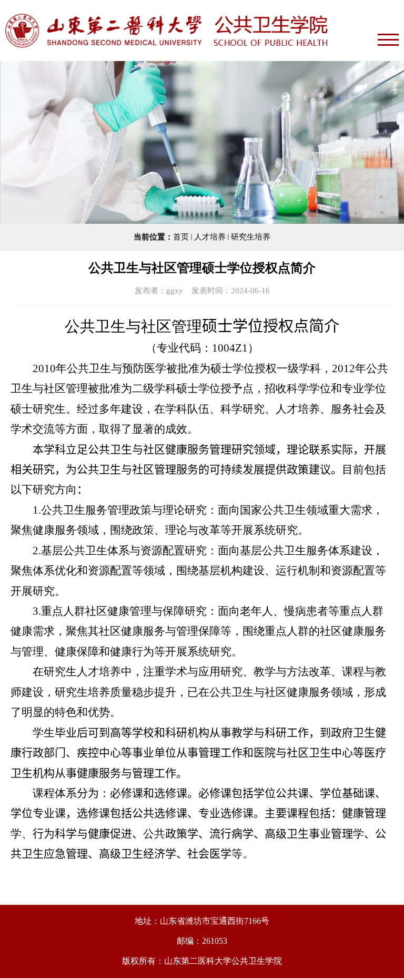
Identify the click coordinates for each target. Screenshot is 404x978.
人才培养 (210, 237)
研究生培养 (250, 237)
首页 (181, 237)
